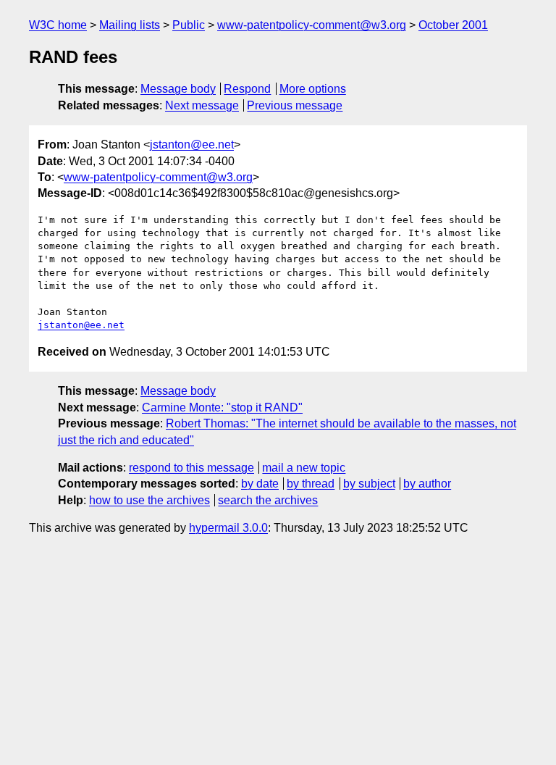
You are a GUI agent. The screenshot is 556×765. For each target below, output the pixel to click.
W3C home (58, 25)
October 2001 (453, 25)
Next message (202, 105)
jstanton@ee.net (192, 144)
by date (260, 483)
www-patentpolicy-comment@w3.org (311, 25)
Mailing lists (129, 25)
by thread (310, 483)
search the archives (268, 500)
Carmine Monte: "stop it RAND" (222, 407)
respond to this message (191, 467)
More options (312, 89)
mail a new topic (303, 467)
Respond (247, 89)
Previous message (294, 105)
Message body (178, 89)
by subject (369, 483)
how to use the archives (149, 500)
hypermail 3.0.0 (228, 528)
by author (427, 483)
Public (188, 25)
